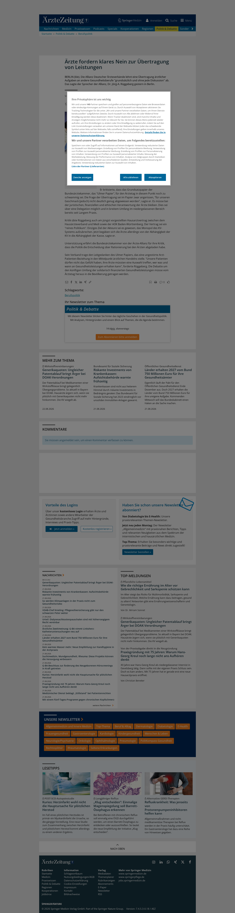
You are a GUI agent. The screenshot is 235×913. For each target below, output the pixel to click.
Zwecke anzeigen (82, 177)
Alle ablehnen (130, 177)
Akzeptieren (155, 177)
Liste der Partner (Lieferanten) (88, 166)
